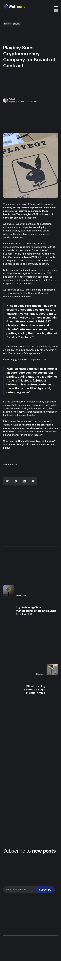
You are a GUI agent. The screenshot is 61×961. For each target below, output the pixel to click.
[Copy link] (33, 481)
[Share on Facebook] (16, 481)
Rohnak (12, 99)
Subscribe (45, 889)
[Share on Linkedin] (24, 481)
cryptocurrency (11, 230)
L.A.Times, (25, 289)
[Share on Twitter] (7, 481)
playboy (16, 24)
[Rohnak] (5, 100)
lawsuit (7, 24)
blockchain (25, 280)
